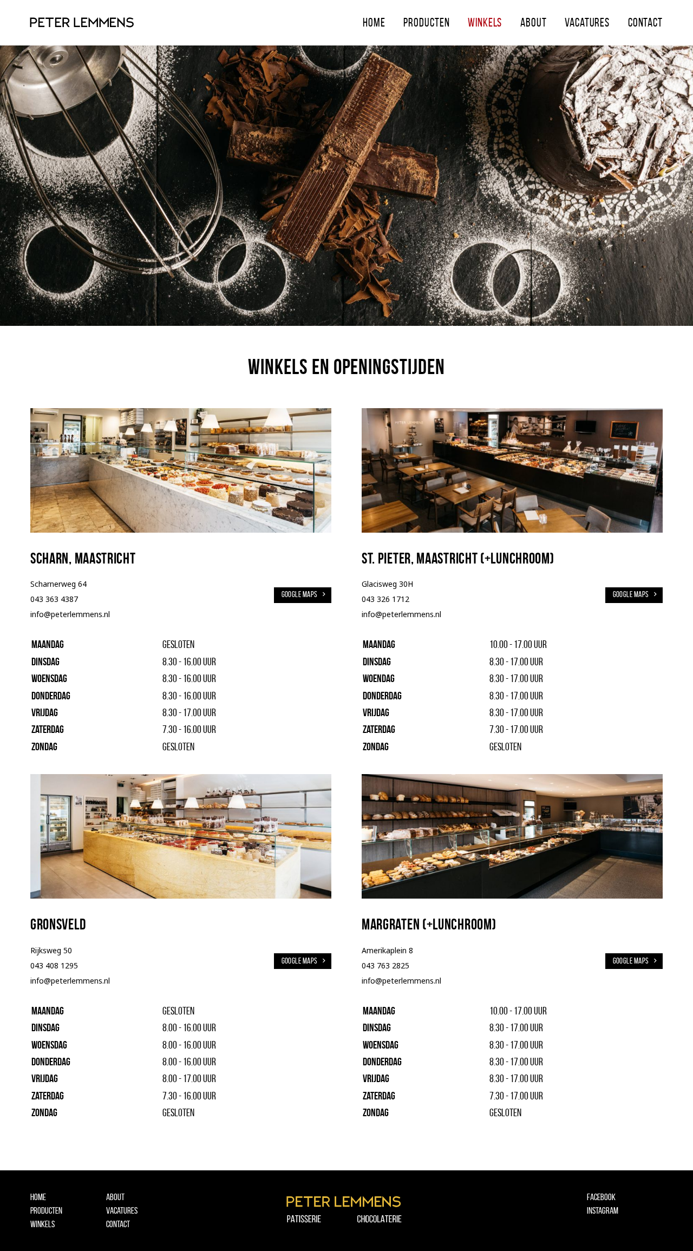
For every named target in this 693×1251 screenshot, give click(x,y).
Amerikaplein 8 (387, 950)
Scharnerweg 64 (58, 584)
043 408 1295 (54, 965)
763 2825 (393, 965)
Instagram (602, 1210)
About (533, 22)
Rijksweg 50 (51, 950)
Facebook (601, 1197)
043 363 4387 (54, 599)
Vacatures (587, 22)
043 (369, 965)
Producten (426, 22)
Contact (645, 22)
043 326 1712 (385, 599)
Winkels (485, 22)
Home (374, 22)
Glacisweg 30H (387, 584)
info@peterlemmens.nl (70, 614)
